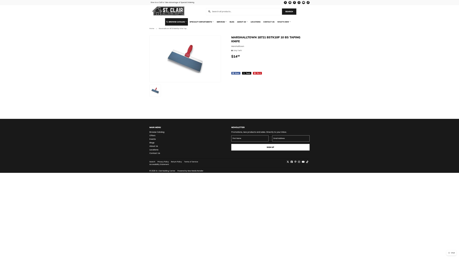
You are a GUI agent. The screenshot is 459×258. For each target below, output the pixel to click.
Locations (255, 22)
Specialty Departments (201, 22)
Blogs (151, 142)
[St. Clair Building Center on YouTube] (303, 162)
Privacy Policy (163, 162)
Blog (232, 22)
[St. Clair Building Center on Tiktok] (307, 162)
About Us (241, 22)
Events (152, 139)
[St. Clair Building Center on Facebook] (292, 162)
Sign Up (270, 147)
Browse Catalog (176, 22)
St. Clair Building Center (165, 171)
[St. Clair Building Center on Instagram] (299, 162)
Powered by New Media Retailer (190, 171)
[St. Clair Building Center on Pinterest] (295, 162)
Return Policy (176, 162)
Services (221, 22)
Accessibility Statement (159, 164)
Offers (152, 135)
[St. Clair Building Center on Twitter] (288, 162)
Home (151, 28)
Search (290, 11)
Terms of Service (191, 162)
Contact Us (268, 22)
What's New (283, 22)
